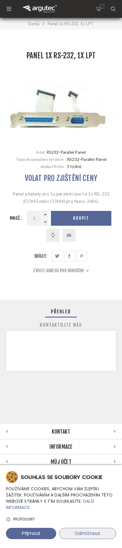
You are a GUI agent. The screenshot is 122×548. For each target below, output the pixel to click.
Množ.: (16, 218)
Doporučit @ (69, 235)
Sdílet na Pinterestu (81, 256)
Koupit (81, 218)
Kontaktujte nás (61, 325)
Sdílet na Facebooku (69, 256)
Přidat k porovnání (53, 235)
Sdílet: (40, 256)
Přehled (61, 312)
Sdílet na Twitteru (57, 256)
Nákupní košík (102, 6)
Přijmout (31, 533)
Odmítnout (87, 533)
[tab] (61, 312)
